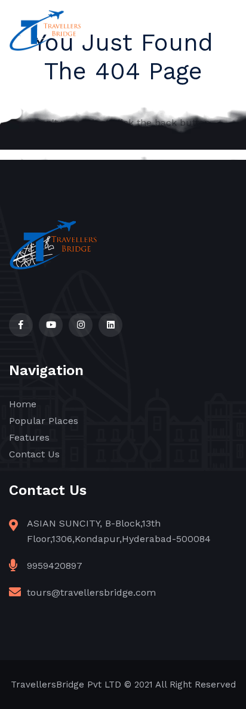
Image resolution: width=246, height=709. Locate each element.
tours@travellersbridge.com (91, 592)
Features (29, 437)
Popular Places (43, 420)
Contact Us (34, 454)
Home (22, 404)
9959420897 (54, 565)
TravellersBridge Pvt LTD (66, 684)
